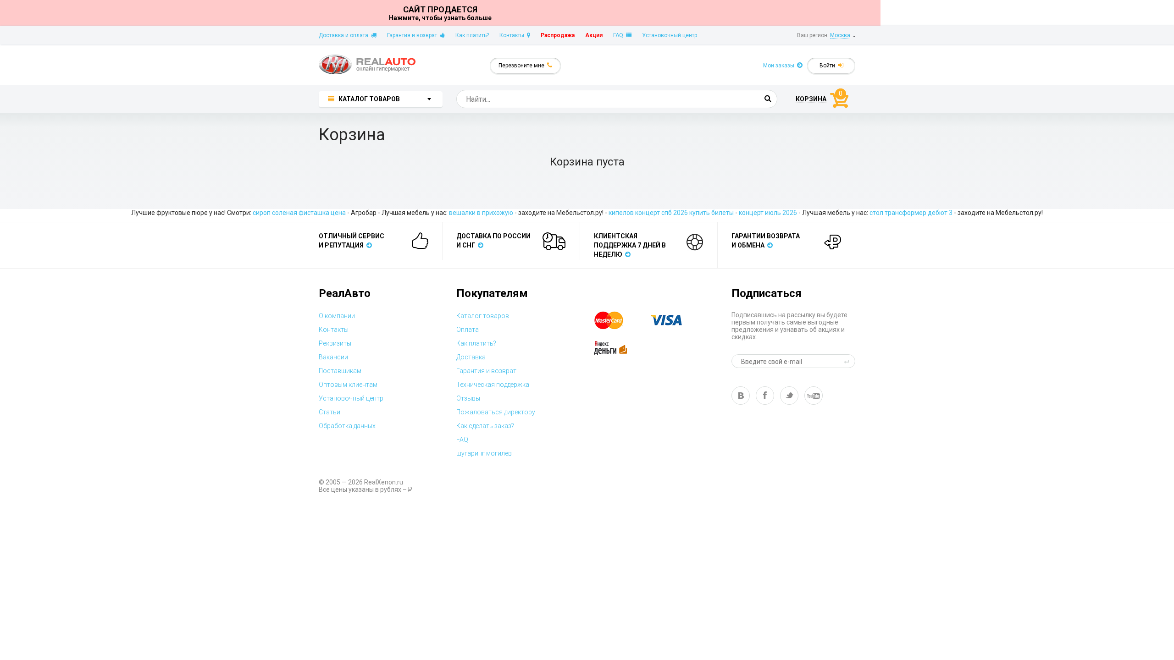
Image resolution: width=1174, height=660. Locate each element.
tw (789, 395)
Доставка (471, 357)
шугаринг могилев (484, 453)
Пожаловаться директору (495, 412)
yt (813, 395)
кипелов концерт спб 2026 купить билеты (671, 212)
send (848, 361)
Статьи (329, 412)
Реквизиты (335, 343)
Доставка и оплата (345, 35)
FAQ (619, 35)
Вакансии (333, 357)
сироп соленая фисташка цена (299, 212)
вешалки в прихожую (481, 212)
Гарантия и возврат (413, 35)
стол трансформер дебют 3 (910, 212)
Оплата (467, 329)
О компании (337, 315)
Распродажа (558, 35)
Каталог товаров (482, 315)
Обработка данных (347, 425)
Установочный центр (669, 35)
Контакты (513, 35)
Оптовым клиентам (348, 384)
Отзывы (468, 398)
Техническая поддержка (492, 384)
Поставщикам (340, 370)
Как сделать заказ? (485, 425)
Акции (594, 35)
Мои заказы (780, 65)
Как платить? (472, 35)
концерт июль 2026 (768, 212)
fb (765, 395)
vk (740, 395)
